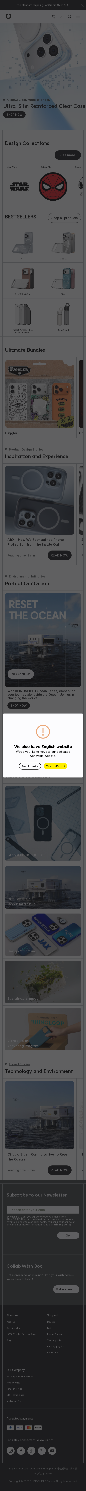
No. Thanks (30, 766)
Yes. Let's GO (55, 766)
